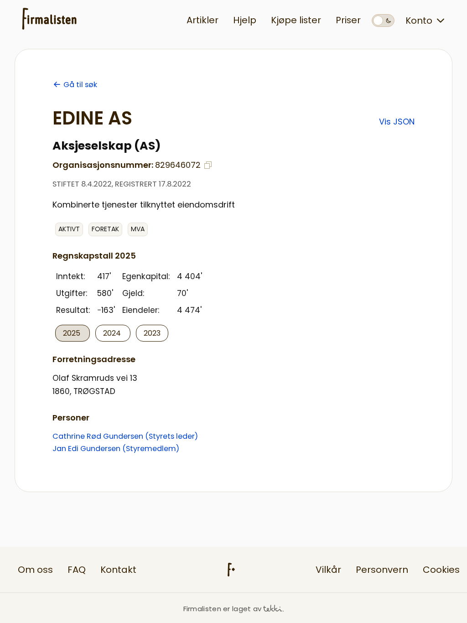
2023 (152, 333)
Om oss (35, 569)
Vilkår (328, 569)
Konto (418, 20)
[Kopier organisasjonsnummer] (207, 165)
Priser (348, 20)
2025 (72, 333)
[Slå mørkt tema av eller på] (383, 20)
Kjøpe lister (296, 20)
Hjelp (244, 20)
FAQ (76, 569)
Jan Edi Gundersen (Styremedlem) (115, 448)
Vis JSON (397, 121)
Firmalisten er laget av (222, 608)
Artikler (202, 20)
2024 (113, 333)
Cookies (441, 569)
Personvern (382, 569)
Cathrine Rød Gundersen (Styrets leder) (125, 436)
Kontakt (118, 569)
